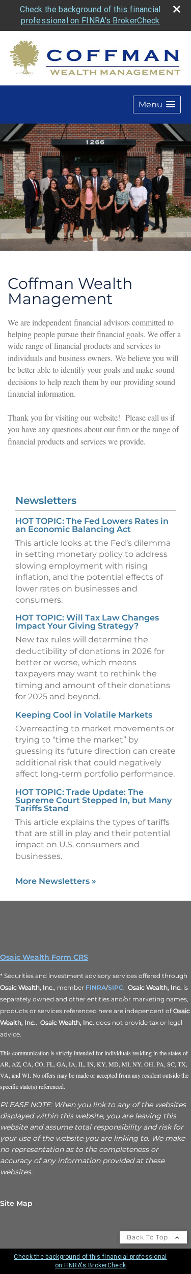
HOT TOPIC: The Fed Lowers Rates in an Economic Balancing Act (92, 525)
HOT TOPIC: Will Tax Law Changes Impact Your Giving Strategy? (87, 622)
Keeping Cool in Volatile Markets (83, 715)
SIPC (115, 987)
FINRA (96, 987)
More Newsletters (55, 881)
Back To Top (148, 1237)
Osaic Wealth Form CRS (44, 957)
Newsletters (45, 500)
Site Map (16, 1203)
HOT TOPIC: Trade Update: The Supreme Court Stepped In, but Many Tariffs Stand (93, 800)
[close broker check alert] (177, 9)
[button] (157, 104)
